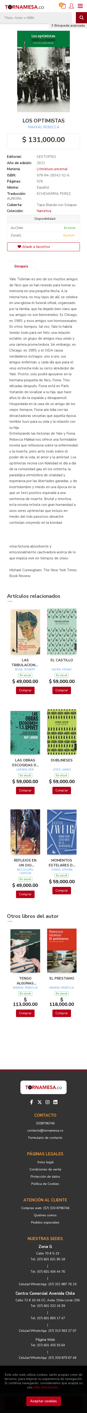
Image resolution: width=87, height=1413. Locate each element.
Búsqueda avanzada (69, 25)
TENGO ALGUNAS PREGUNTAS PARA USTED (25, 980)
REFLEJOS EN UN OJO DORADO (25, 862)
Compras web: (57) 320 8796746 (45, 1208)
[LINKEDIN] (55, 1102)
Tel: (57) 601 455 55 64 (47, 1345)
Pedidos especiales (45, 1222)
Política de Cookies (45, 1184)
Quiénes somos (45, 1215)
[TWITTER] (39, 1102)
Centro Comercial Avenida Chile (45, 1293)
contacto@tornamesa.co (45, 1130)
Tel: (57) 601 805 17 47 (47, 1318)
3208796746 (45, 1123)
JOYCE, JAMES (62, 769)
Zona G (45, 1246)
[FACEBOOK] (31, 1102)
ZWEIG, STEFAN (61, 870)
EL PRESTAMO (61, 978)
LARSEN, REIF (25, 769)
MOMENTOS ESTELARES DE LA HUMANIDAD (61, 862)
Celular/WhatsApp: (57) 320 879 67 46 (47, 1358)
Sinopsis (21, 266)
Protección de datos (45, 1176)
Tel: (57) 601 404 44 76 (47, 1271)
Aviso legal (45, 1162)
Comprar (25, 690)
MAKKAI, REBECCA (43, 127)
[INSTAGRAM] (47, 1102)
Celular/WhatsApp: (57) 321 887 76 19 (47, 1284)
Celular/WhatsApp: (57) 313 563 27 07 (47, 1330)
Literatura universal (52, 169)
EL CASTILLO (62, 660)
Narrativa (44, 211)
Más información (46, 1387)
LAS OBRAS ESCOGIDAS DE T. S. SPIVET (25, 762)
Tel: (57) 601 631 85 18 (47, 1259)
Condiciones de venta (45, 1169)
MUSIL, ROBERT (25, 669)
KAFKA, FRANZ (62, 669)
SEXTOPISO (46, 156)
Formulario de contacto (45, 1138)
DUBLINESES (62, 760)
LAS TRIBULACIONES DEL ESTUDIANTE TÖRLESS (25, 662)
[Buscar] (81, 17)
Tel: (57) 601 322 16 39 (47, 1306)
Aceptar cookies (43, 1401)
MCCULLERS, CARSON (25, 871)
